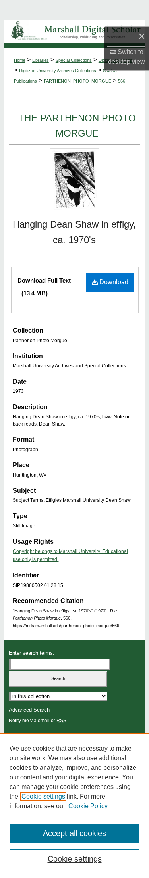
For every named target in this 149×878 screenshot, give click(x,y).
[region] (74, 805)
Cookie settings (43, 796)
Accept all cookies (74, 833)
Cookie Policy (88, 806)
